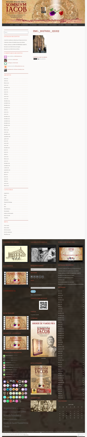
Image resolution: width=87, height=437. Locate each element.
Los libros (61, 24)
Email (32, 280)
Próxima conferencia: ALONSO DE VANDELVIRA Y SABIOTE (15, 44)
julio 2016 (6, 174)
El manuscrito (24, 24)
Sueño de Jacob (7, 215)
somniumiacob (10, 69)
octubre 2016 (6, 167)
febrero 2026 (6, 83)
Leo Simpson (10, 62)
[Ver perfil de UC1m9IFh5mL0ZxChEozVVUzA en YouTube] (37, 276)
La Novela (17, 24)
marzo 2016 (6, 183)
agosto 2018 (6, 138)
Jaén (5, 204)
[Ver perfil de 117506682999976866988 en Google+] (40, 276)
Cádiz (5, 197)
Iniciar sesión (6, 227)
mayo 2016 (6, 178)
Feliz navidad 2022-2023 (19, 66)
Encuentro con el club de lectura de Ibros (11, 49)
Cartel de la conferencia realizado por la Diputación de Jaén (15, 40)
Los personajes (33, 24)
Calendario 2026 (61, 279)
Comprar (75, 24)
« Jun (59, 423)
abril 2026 (6, 80)
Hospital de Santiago (8, 202)
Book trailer (15, 59)
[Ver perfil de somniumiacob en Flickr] (43, 276)
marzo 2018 (6, 143)
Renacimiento (6, 211)
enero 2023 (6, 114)
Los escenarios (53, 24)
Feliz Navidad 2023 (18, 56)
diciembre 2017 (7, 147)
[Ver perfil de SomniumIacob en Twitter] (34, 276)
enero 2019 (6, 132)
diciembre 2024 (7, 100)
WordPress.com (7, 234)
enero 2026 (6, 85)
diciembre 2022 (7, 116)
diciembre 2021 (7, 118)
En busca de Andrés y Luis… (19, 69)
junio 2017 (6, 150)
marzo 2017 (6, 156)
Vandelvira (6, 217)
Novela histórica (7, 208)
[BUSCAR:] (16, 32)
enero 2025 (6, 98)
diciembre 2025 (7, 87)
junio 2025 (6, 89)
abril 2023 (6, 109)
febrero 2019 (6, 129)
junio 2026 (6, 78)
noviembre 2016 (7, 165)
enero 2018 (6, 145)
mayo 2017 (6, 152)
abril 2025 (6, 94)
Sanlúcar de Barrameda (8, 213)
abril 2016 (6, 181)
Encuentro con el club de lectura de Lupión (12, 46)
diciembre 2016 (7, 163)
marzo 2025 (6, 96)
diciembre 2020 (7, 123)
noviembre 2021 (7, 121)
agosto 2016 (6, 172)
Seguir (33, 291)
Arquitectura (6, 193)
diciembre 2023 (7, 105)
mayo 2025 (6, 92)
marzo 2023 (6, 112)
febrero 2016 (6, 185)
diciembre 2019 (7, 125)
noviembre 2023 (7, 107)
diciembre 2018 (7, 134)
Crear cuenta (6, 225)
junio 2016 (6, 176)
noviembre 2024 (7, 103)
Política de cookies (26, 434)
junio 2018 (6, 141)
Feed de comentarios (8, 232)
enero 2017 (6, 161)
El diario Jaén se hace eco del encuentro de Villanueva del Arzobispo (71, 284)
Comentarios (68, 24)
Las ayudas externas (43, 24)
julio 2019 (6, 127)
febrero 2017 (6, 158)
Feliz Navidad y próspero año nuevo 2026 (66, 282)
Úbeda (5, 195)
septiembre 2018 (7, 136)
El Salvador (6, 200)
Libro (5, 206)
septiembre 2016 (7, 170)
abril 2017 (6, 154)
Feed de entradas (7, 229)
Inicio (11, 24)
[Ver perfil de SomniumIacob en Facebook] (32, 276)
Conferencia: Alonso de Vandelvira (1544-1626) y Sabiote (14, 42)
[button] (13, 259)
